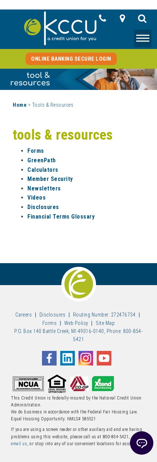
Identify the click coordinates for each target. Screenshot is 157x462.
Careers (23, 315)
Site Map (105, 323)
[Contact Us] (102, 20)
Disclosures (43, 207)
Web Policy (76, 323)
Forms (35, 150)
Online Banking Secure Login (71, 59)
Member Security (50, 178)
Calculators (42, 169)
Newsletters (44, 188)
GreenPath (41, 160)
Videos (36, 197)
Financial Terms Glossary (61, 216)
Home (20, 105)
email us (19, 443)
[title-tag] (142, 20)
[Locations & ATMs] (122, 20)
